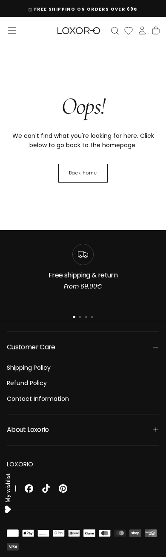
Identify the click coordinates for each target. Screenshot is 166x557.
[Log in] (142, 30)
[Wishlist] (128, 30)
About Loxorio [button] (28, 429)
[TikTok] (46, 488)
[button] (12, 31)
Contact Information (38, 398)
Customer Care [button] (31, 347)
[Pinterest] (63, 488)
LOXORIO (20, 464)
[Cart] (156, 30)
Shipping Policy (29, 367)
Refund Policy (27, 383)
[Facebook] (29, 488)
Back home (83, 173)
